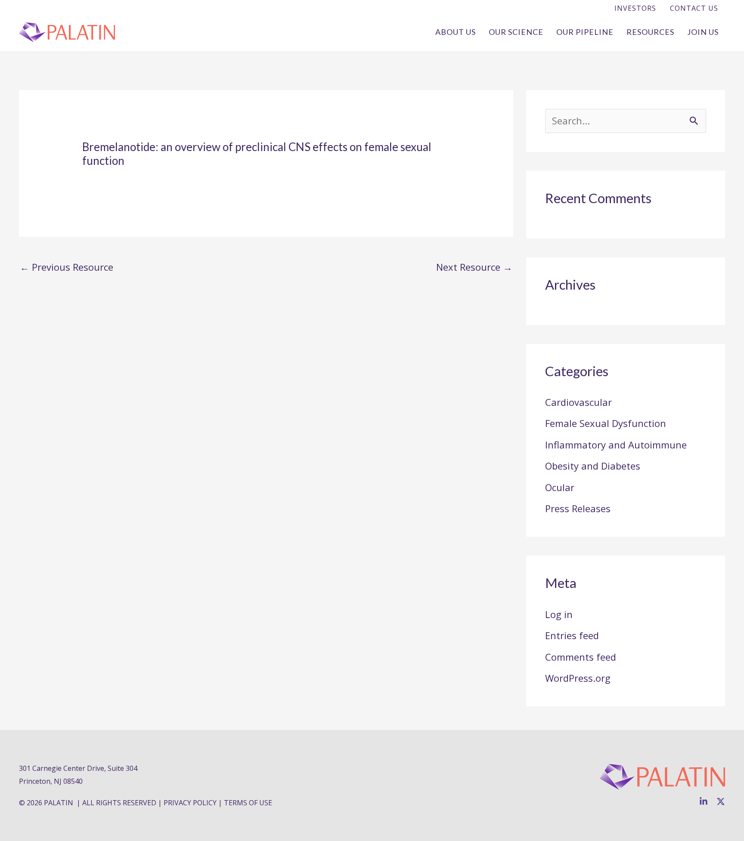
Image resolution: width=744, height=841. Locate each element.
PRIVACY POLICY (190, 802)
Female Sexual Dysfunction (605, 423)
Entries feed (572, 635)
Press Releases (578, 508)
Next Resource (474, 266)
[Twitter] (720, 801)
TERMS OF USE (248, 802)
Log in (559, 614)
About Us (455, 32)
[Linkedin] (703, 801)
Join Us (703, 32)
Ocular (559, 487)
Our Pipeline (585, 32)
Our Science (516, 32)
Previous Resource (66, 266)
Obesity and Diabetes (592, 465)
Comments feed (580, 656)
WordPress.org (578, 677)
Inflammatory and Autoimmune (616, 444)
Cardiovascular (578, 402)
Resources (650, 32)
